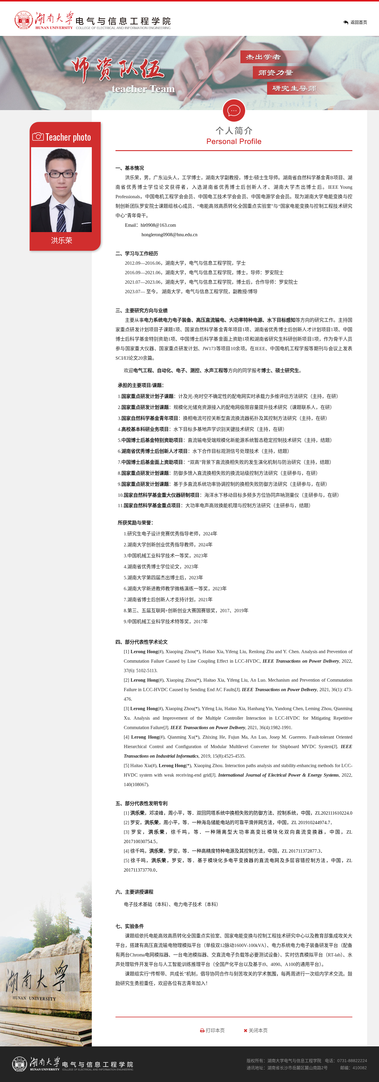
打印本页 (215, 1030)
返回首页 (359, 22)
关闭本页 (258, 1030)
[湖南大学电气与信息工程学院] (93, 27)
